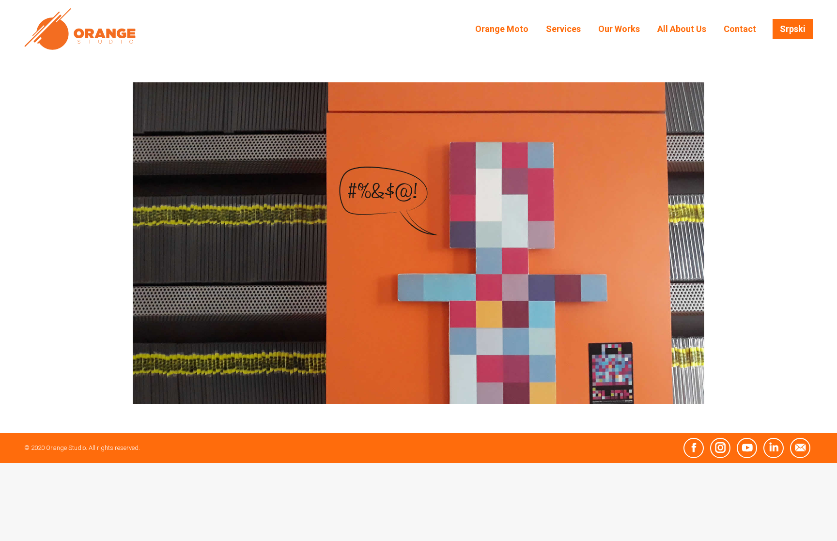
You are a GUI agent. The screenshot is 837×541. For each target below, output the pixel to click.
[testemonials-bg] (418, 243)
